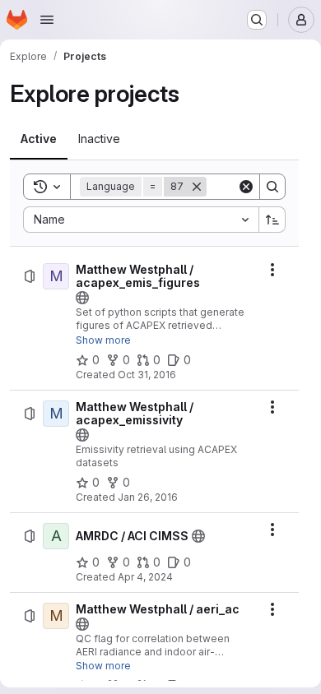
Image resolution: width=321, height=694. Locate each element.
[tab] (38, 139)
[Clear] (246, 187)
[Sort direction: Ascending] (272, 219)
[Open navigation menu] (47, 20)
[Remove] (197, 187)
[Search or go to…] (257, 20)
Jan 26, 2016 (148, 497)
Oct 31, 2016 (147, 374)
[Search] (272, 187)
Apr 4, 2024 (145, 577)
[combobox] (140, 219)
